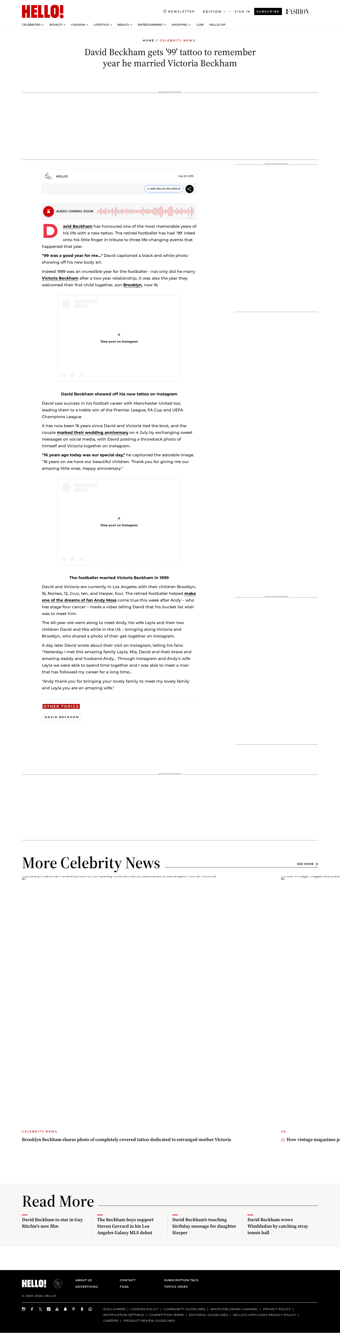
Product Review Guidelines (149, 1320)
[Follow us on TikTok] (49, 1309)
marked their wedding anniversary (92, 432)
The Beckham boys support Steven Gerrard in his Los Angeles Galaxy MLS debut (125, 1226)
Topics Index (176, 1286)
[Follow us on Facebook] (32, 1309)
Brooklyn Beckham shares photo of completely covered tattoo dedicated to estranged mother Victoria (126, 1139)
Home (149, 40)
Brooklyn (132, 285)
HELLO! (62, 176)
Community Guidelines (184, 1309)
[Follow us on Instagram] (24, 1309)
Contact (128, 1280)
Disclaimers (114, 1309)
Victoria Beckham (60, 278)
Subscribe (268, 11)
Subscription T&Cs (180, 1280)
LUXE (200, 24)
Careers (111, 1320)
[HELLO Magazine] (43, 12)
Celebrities (31, 24)
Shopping (180, 24)
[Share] (189, 189)
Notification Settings (123, 1314)
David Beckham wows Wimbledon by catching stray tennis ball (277, 1226)
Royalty (55, 24)
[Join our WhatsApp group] (90, 1309)
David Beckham (77, 226)
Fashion (78, 24)
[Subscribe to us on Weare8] (82, 1309)
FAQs (124, 1286)
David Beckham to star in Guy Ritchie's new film (52, 1222)
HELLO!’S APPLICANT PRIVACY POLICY (264, 1314)
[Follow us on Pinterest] (74, 1309)
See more (305, 864)
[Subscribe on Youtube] (57, 1309)
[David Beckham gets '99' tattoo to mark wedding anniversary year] (297, 11)
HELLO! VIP (217, 24)
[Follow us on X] (40, 1309)
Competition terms (166, 1314)
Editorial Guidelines (208, 1314)
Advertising (86, 1286)
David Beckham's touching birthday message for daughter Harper (204, 1226)
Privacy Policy (277, 1309)
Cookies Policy (145, 1309)
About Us (83, 1280)
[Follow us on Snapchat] (65, 1309)
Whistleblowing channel (234, 1309)
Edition (212, 11)
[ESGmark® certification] (55, 1283)
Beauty (123, 24)
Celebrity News (177, 40)
